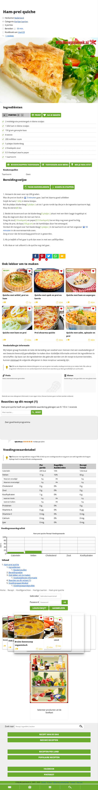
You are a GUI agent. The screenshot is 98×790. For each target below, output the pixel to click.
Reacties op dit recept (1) (20, 580)
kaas (26, 223)
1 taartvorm (10, 157)
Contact (43, 782)
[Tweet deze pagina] (49, 256)
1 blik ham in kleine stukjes (17, 126)
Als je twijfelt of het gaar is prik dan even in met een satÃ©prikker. (34, 239)
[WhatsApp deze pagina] (56, 256)
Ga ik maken (53, 115)
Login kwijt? (39, 608)
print (38, 115)
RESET (38, 412)
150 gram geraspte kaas (16, 130)
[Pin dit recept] (42, 256)
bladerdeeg (26, 204)
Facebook (49, 769)
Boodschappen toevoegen (24, 164)
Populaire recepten (49, 757)
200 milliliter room (13, 139)
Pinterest (49, 774)
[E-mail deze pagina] (62, 256)
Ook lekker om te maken (19, 575)
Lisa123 (21, 32)
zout (19, 220)
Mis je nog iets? (82, 164)
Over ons (80, 782)
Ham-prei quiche (11, 564)
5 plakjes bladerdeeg (14, 143)
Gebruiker (34, 596)
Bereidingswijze (15, 572)
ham (16, 201)
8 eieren (9, 134)
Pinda (8, 375)
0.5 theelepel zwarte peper (17, 152)
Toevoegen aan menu (56, 164)
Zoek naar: (9, 726)
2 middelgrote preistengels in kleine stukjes (24, 121)
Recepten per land (49, 751)
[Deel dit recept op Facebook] (36, 256)
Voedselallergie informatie (25, 577)
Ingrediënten (14, 567)
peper (39, 220)
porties (9, 25)
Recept (11, 590)
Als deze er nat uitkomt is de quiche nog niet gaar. (27, 245)
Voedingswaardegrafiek (24, 585)
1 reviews (9, 35)
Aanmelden (58, 608)
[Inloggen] (65, 602)
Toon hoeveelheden (38, 187)
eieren (14, 208)
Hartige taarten (21, 21)
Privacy (49, 782)
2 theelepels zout (13, 148)
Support (73, 782)
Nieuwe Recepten (49, 740)
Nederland (19, 18)
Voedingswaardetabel (18, 583)
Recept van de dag (49, 734)
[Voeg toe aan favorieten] (29, 271)
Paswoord (34, 602)
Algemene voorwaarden (61, 782)
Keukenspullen (20, 570)
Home (2, 590)
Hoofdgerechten (23, 590)
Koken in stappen (64, 187)
